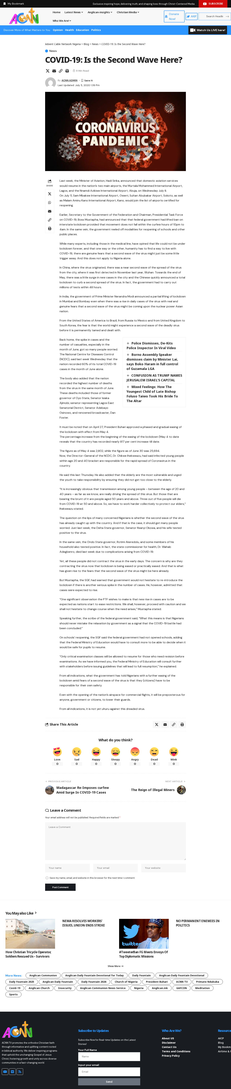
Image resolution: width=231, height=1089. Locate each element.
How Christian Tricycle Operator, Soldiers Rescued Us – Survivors (28, 954)
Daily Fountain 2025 (21, 981)
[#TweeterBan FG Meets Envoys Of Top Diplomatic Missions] (144, 934)
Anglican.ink (160, 988)
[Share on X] (47, 71)
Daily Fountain (141, 975)
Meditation (202, 988)
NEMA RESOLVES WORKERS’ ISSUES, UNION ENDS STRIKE (83, 923)
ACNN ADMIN (69, 80)
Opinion (58, 30)
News (53, 51)
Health (69, 30)
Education (82, 30)
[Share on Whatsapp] (49, 202)
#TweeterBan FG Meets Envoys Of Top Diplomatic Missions (143, 954)
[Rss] (20, 1071)
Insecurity (65, 988)
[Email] (54, 71)
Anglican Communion (43, 975)
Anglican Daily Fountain (58, 981)
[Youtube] (5, 1071)
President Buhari (157, 981)
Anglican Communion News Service (103, 988)
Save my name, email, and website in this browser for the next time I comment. (92, 877)
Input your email (88, 1065)
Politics (96, 30)
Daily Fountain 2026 (93, 981)
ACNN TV (182, 981)
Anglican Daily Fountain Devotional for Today (94, 975)
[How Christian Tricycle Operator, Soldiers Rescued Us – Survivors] (30, 934)
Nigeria (138, 988)
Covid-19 (14, 988)
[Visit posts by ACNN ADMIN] (50, 82)
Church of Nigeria (126, 981)
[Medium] (12, 1071)
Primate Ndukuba (207, 981)
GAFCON (181, 988)
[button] (60, 71)
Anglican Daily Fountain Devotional (181, 975)
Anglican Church (39, 988)
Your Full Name (87, 1050)
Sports (13, 994)
